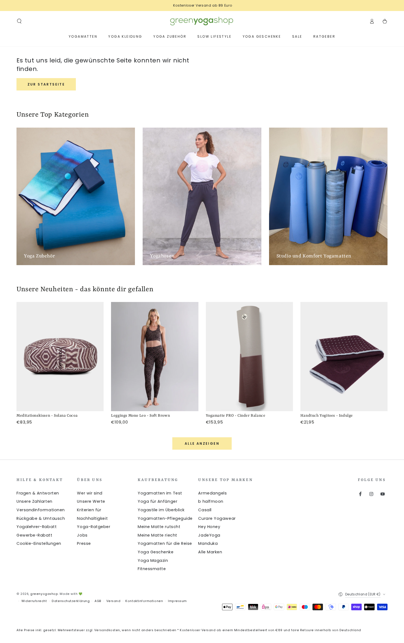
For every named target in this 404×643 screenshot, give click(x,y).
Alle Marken (210, 552)
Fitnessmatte (152, 568)
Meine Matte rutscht (159, 526)
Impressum (177, 601)
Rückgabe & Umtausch (40, 518)
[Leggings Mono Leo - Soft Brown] (154, 356)
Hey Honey (209, 526)
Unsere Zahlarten (34, 501)
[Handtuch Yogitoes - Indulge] (344, 356)
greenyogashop (44, 594)
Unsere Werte (91, 501)
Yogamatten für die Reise (165, 543)
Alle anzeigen (202, 443)
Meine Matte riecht (157, 535)
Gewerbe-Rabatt (34, 535)
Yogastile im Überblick (161, 510)
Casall (204, 510)
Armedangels (212, 493)
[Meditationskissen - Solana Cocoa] (60, 356)
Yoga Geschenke (156, 552)
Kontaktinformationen (144, 601)
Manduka (208, 543)
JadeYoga (209, 535)
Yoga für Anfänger (157, 501)
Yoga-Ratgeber (93, 526)
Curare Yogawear (217, 518)
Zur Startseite (46, 84)
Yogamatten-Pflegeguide (165, 518)
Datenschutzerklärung (71, 601)
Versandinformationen (40, 510)
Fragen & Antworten (37, 493)
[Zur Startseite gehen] (202, 21)
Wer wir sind (89, 493)
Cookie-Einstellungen (38, 543)
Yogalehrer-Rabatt (36, 526)
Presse (84, 543)
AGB (98, 601)
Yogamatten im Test (160, 493)
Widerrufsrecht (34, 601)
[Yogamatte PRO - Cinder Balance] (249, 356)
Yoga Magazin (153, 560)
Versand (113, 601)
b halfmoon (210, 501)
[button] (19, 21)
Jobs (82, 535)
